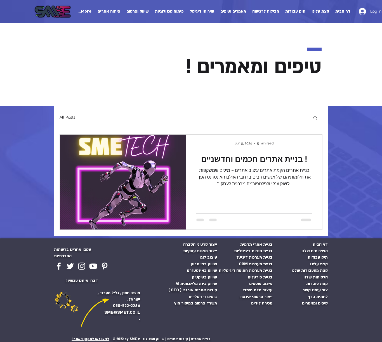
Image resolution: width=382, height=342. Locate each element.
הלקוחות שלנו (315, 277)
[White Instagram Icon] (81, 266)
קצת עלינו (319, 264)
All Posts (68, 117)
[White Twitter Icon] (70, 266)
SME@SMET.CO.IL (121, 312)
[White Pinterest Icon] (104, 266)
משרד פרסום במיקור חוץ (195, 303)
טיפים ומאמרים (315, 303)
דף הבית (320, 244)
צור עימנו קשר (315, 290)
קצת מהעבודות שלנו (310, 270)
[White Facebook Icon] (58, 266)
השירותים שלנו (314, 251)
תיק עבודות (318, 257)
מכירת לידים (261, 303)
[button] (202, 11)
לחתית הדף (318, 296)
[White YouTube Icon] (93, 266)
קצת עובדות (317, 283)
